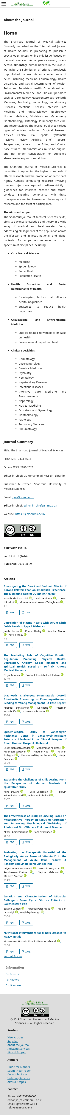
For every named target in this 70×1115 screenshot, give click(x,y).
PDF (11, 612)
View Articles (15, 1037)
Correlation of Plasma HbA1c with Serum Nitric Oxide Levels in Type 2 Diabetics (35, 624)
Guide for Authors (18, 1067)
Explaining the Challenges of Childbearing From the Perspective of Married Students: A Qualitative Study (35, 783)
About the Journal (18, 1045)
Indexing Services (18, 1048)
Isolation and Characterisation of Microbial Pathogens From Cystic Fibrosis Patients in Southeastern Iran (35, 900)
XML (27, 612)
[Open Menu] (3, 3)
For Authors (12, 979)
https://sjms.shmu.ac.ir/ (30, 514)
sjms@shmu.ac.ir (23, 497)
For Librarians (13, 985)
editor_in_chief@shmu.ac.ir (40, 505)
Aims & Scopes (16, 1052)
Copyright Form (17, 1074)
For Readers (12, 974)
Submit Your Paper (19, 1070)
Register (12, 1041)
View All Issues (13, 956)
